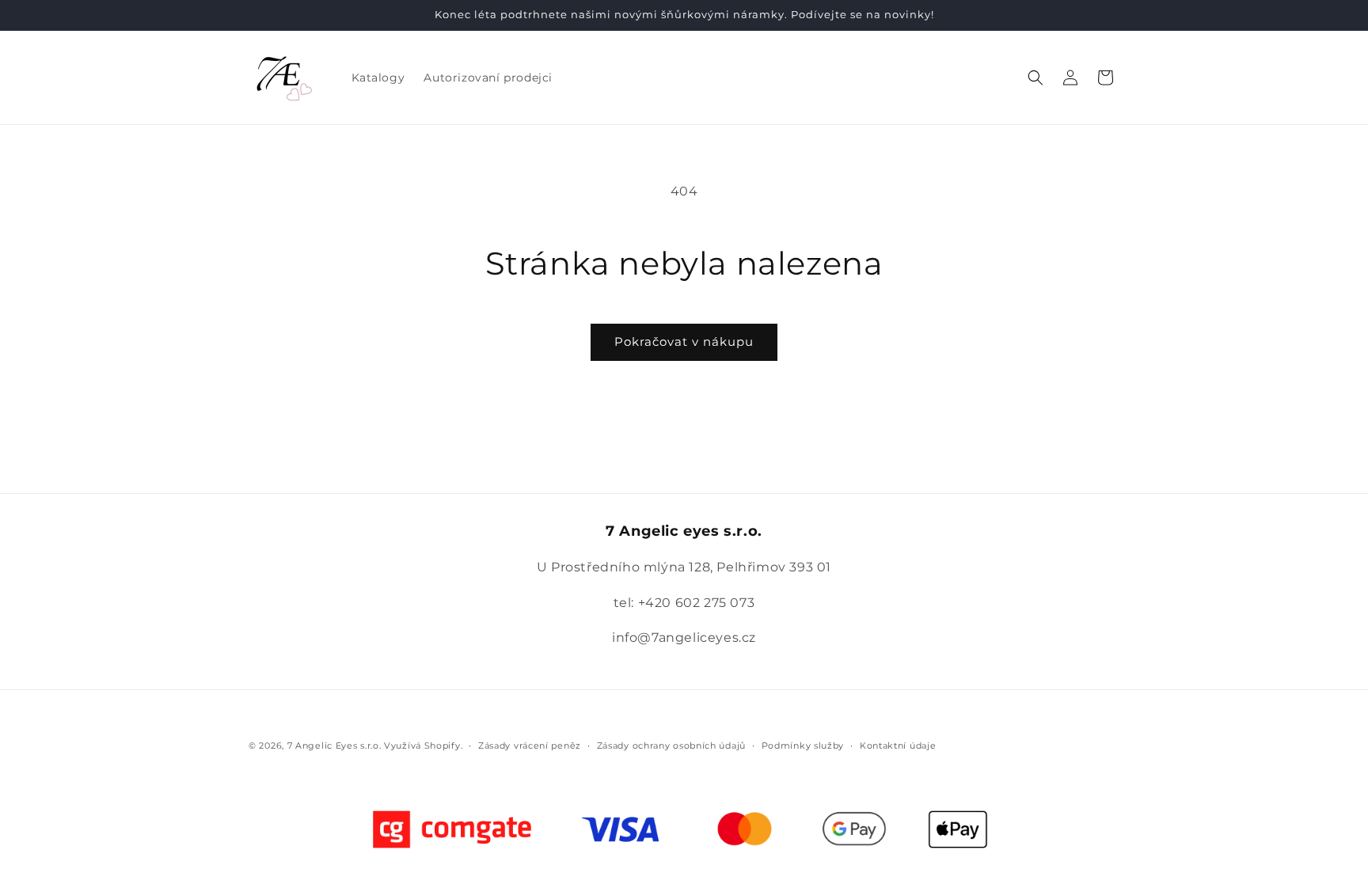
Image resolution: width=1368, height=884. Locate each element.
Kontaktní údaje (898, 745)
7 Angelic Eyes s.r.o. (334, 745)
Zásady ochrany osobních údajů (671, 745)
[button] (1035, 77)
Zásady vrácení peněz (529, 745)
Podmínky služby (803, 745)
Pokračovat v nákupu (684, 341)
